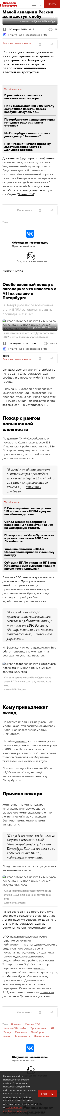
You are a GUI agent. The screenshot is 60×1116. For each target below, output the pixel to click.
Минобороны (37, 1032)
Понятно (47, 1093)
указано (20, 741)
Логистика (21, 1032)
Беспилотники (22, 1036)
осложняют (23, 940)
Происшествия (38, 1028)
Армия (6, 1036)
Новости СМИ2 (12, 270)
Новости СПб (32, 1024)
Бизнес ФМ (26, 194)
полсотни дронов (38, 927)
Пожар (7, 1032)
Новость (15, 1024)
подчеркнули (16, 857)
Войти (52, 4)
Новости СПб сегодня (14, 1028)
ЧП (52, 1028)
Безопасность (41, 1036)
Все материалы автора (16, 43)
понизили (47, 992)
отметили (33, 486)
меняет (39, 968)
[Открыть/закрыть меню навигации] (34, 4)
